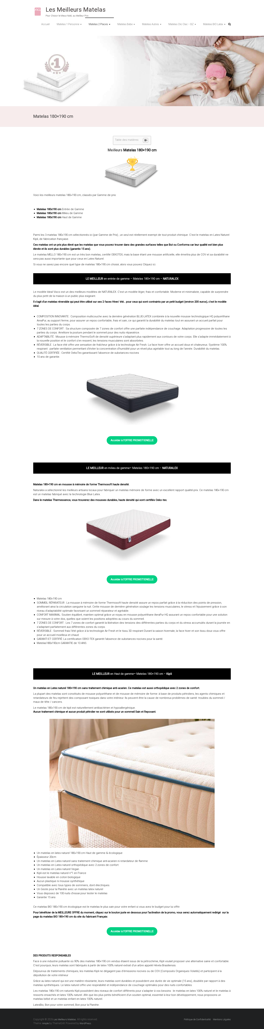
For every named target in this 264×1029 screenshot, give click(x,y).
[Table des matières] (145, 140)
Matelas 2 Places (98, 24)
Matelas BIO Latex (213, 24)
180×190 (57, 906)
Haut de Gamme (72, 217)
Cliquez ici (149, 264)
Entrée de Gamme (73, 209)
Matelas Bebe (125, 24)
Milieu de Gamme (72, 213)
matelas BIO (44, 906)
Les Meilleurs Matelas (76, 9)
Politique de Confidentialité (197, 1019)
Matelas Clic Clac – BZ (181, 24)
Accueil (45, 24)
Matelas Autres (150, 24)
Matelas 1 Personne (68, 24)
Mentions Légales (222, 1019)
